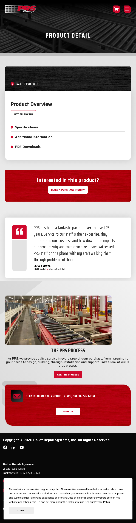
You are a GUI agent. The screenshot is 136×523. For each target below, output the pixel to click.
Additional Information (33, 137)
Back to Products (27, 83)
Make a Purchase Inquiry (68, 190)
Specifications (26, 127)
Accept (21, 510)
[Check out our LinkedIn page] (13, 448)
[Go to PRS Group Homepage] (20, 9)
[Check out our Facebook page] (5, 448)
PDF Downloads (28, 146)
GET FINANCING (23, 114)
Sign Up (68, 411)
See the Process (68, 375)
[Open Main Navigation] (127, 9)
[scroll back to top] (127, 509)
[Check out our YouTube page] (22, 448)
